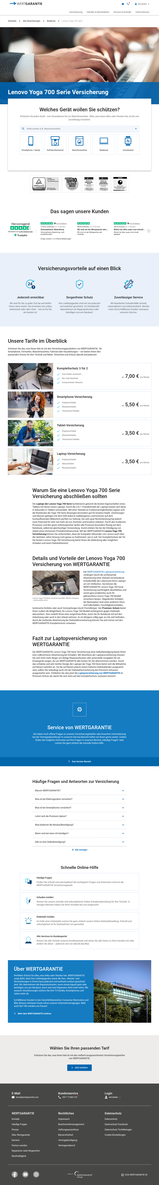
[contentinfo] (134, 1175)
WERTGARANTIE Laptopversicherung (105, 571)
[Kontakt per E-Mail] (123, 4)
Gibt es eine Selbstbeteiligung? (50, 842)
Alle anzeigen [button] (81, 850)
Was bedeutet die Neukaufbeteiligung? (54, 824)
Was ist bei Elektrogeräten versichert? (54, 799)
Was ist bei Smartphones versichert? (53, 807)
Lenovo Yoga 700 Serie (72, 21)
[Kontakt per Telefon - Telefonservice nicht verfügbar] (128, 4)
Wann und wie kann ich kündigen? (52, 833)
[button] (142, 4)
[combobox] (79, 128)
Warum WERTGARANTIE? (48, 790)
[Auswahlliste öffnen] (135, 128)
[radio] (31, 144)
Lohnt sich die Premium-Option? (51, 816)
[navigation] (79, 1094)
